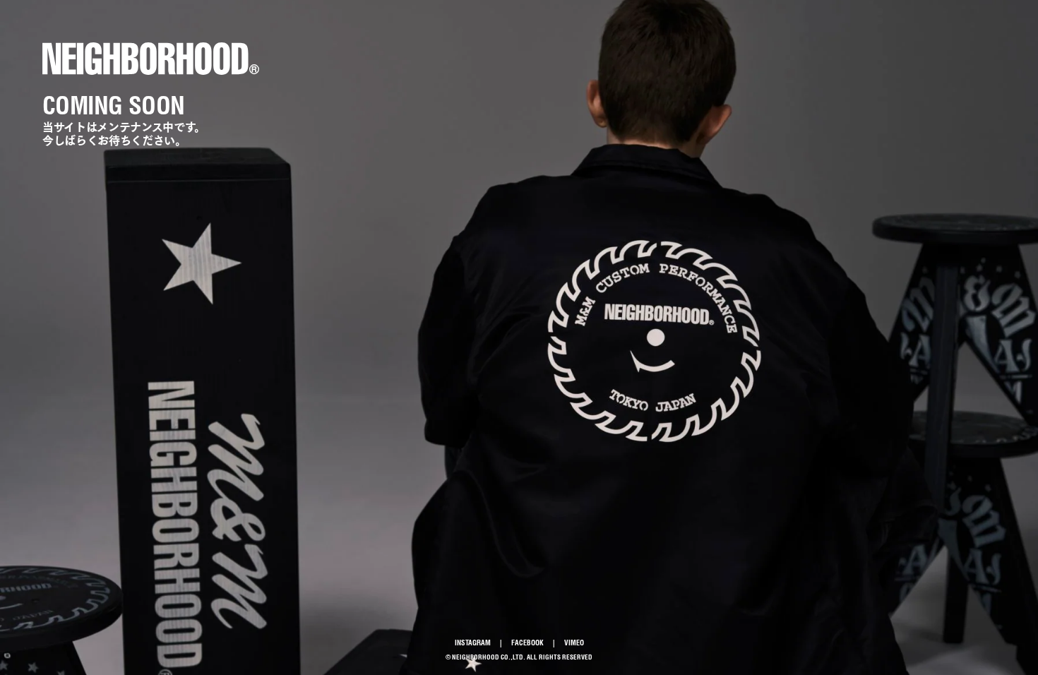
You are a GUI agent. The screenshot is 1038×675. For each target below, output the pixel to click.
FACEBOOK (527, 642)
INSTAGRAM (473, 642)
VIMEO (574, 642)
